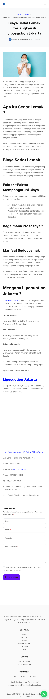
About (24, 634)
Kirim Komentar (11, 577)
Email (8, 529)
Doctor (24, 637)
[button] (44, 694)
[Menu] (45, 4)
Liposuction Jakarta (11, 300)
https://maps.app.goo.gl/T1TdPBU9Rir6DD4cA (23, 452)
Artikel (37, 39)
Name (8, 521)
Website (8, 538)
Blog (24, 649)
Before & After (24, 643)
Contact (24, 646)
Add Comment (11, 546)
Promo (24, 640)
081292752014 (19, 469)
